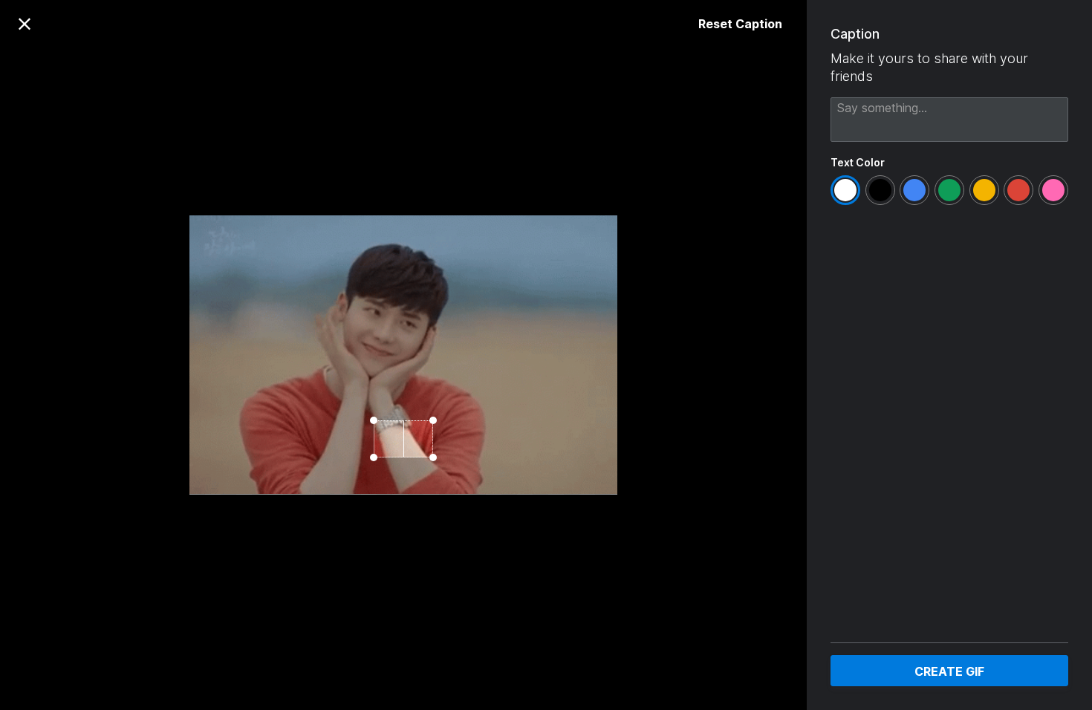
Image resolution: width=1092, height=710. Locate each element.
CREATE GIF (949, 671)
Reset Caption (740, 23)
